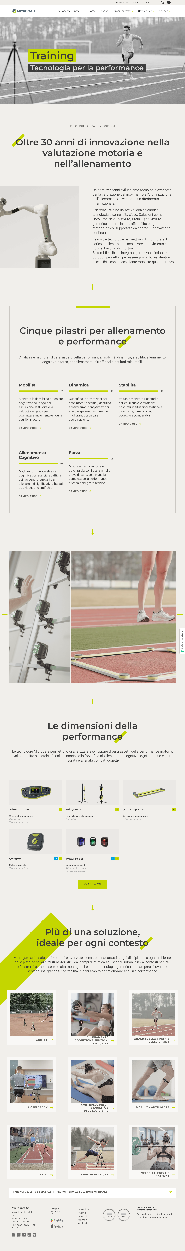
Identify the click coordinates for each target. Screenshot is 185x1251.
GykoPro (15, 858)
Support (136, 2)
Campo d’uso (28, 428)
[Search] (162, 2)
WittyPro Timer (19, 809)
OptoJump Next (133, 809)
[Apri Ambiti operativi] (133, 11)
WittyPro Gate (75, 809)
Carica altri (92, 884)
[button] (5, 614)
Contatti (148, 2)
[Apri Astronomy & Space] (81, 11)
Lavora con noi (121, 2)
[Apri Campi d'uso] (153, 11)
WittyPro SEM (75, 858)
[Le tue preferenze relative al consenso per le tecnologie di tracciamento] (182, 641)
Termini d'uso (83, 1209)
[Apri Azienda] (169, 11)
